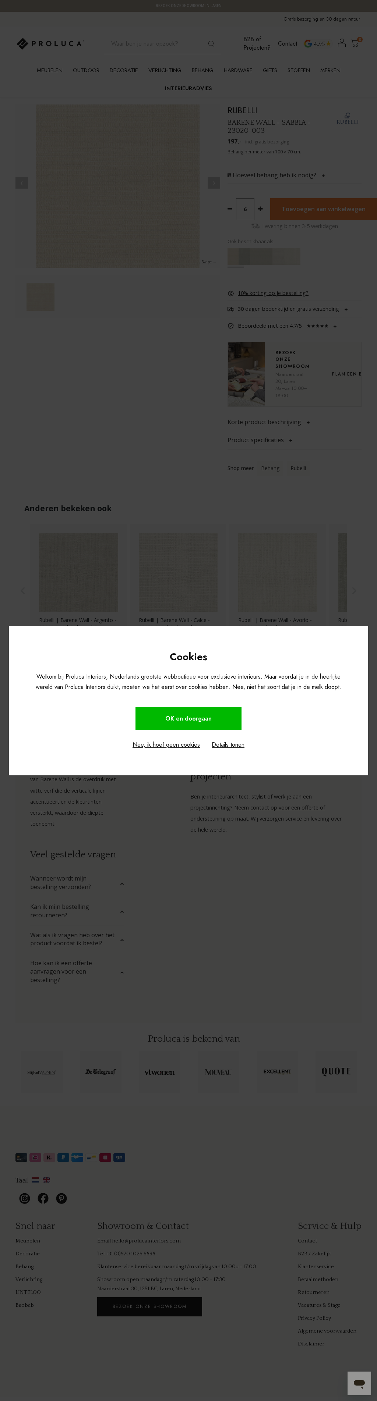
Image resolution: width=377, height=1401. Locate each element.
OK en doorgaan (188, 718)
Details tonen (228, 744)
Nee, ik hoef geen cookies (166, 744)
